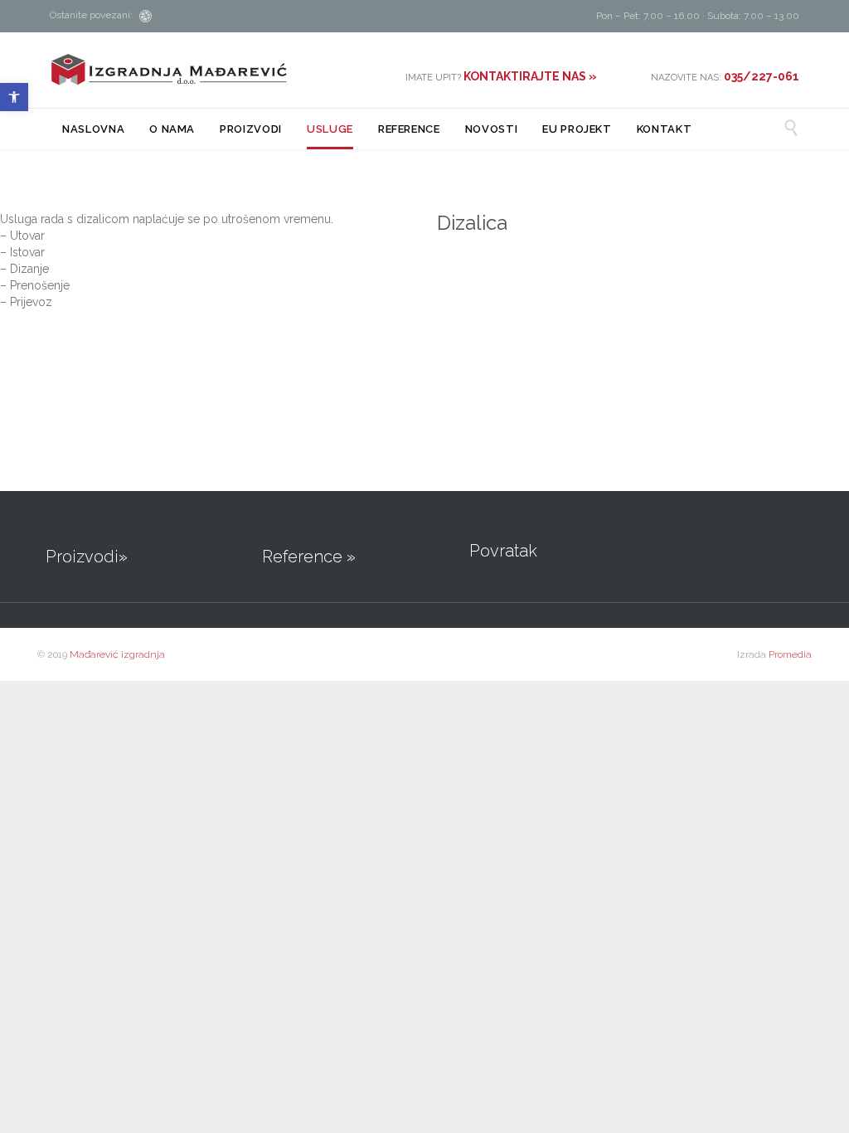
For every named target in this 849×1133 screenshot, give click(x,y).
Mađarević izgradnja (117, 654)
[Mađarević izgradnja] (169, 70)
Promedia (790, 654)
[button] (14, 97)
